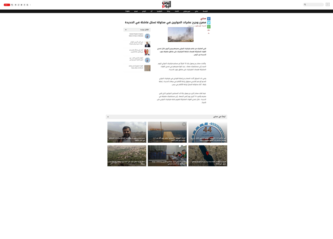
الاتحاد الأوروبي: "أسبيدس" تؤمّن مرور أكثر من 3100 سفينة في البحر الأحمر (169, 139)
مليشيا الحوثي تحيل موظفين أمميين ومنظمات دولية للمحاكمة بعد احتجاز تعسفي (168, 163)
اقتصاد (177, 11)
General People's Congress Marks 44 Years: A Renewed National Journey (136, 35)
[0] (208, 19)
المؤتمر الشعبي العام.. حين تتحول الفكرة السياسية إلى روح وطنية (136, 59)
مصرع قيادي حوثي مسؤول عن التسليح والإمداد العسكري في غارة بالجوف (127, 139)
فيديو (136, 11)
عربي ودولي (186, 11)
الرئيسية (205, 11)
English (127, 11)
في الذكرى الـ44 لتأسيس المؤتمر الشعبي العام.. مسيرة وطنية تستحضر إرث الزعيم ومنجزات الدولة (208, 139)
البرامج (144, 11)
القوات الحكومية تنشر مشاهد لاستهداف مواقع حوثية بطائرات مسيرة (136, 67)
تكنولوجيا (159, 11)
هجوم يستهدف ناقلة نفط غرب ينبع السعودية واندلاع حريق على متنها (209, 163)
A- (209, 33)
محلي (196, 11)
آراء (151, 11)
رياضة (168, 11)
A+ (209, 30)
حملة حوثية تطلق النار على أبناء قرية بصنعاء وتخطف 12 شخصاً (127, 163)
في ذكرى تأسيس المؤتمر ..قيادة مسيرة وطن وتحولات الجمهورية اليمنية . (136, 43)
